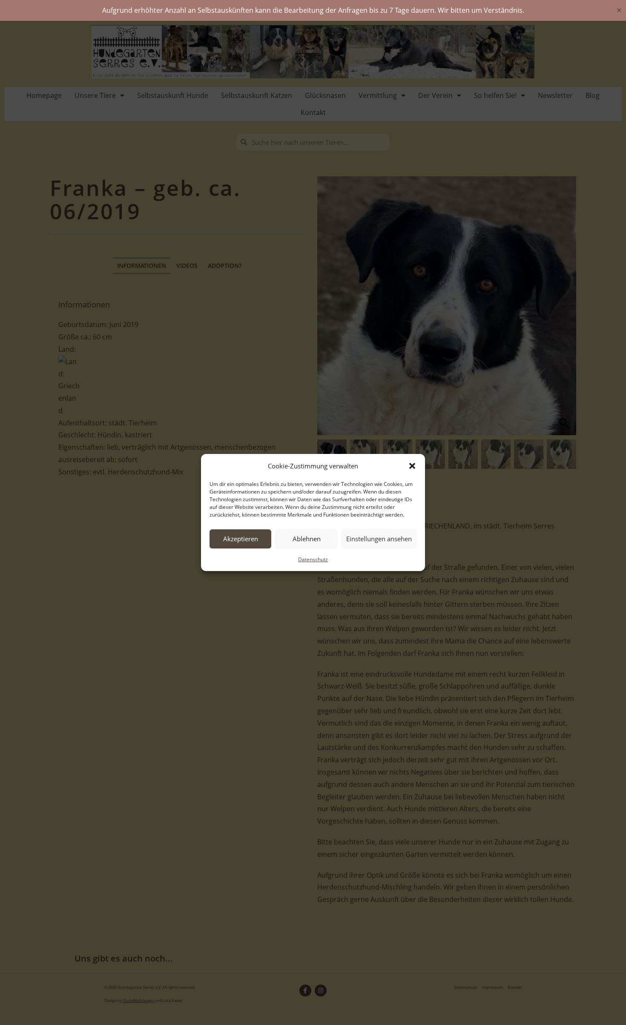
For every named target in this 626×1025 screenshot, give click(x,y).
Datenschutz (313, 559)
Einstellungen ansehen (379, 538)
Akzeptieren (240, 538)
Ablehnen (307, 538)
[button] (412, 466)
